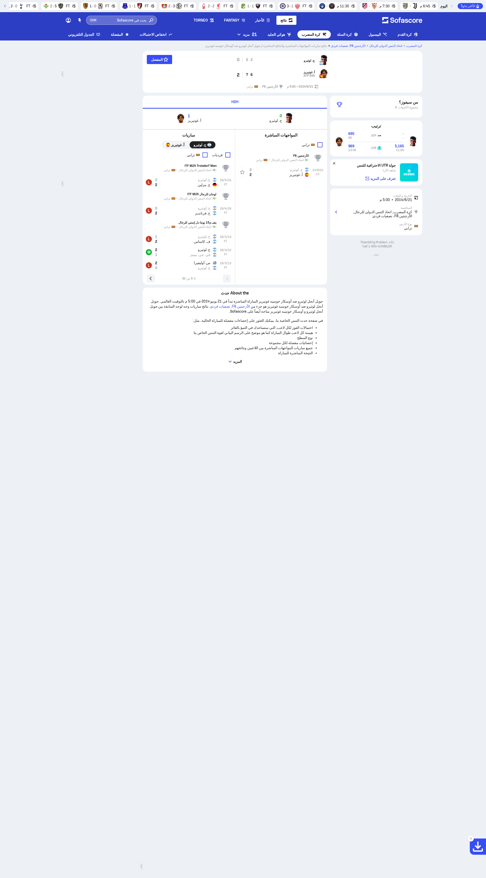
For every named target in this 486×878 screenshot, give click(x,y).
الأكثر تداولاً (468, 6)
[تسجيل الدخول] (68, 20)
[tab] (235, 102)
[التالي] (5, 6)
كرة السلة (344, 34)
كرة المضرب (311, 34)
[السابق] (452, 6)
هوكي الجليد (276, 34)
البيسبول (375, 34)
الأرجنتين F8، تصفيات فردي (348, 46)
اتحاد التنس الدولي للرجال (385, 46)
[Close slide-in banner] (471, 838)
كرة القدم (405, 34)
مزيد (250, 34)
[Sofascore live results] (402, 20)
